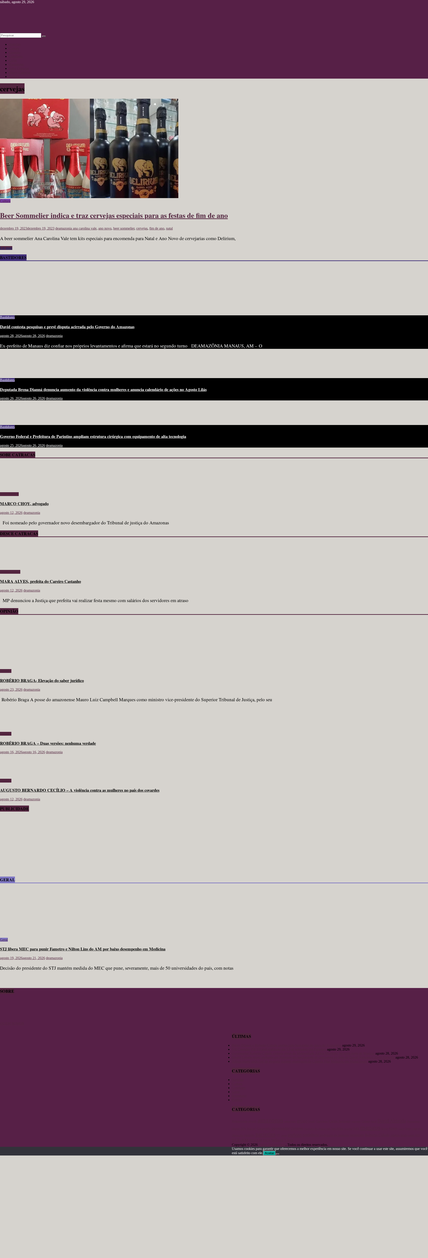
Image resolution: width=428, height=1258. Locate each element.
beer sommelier (123, 228)
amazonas (270, 1120)
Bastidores (16, 64)
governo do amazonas (317, 1128)
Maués (384, 1128)
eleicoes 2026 (239, 1128)
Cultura (14, 48)
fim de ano (156, 228)
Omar (408, 1128)
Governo (297, 1128)
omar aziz (417, 1128)
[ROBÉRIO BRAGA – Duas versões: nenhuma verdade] (14, 726)
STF (417, 1135)
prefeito (295, 1134)
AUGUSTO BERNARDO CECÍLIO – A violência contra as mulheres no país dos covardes (79, 790)
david (374, 1121)
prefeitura (311, 1134)
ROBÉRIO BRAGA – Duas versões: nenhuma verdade (48, 743)
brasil (311, 1121)
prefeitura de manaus (334, 1135)
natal (169, 228)
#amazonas (239, 1121)
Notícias (15, 44)
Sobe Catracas (19, 68)
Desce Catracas (20, 72)
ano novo (104, 228)
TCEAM (255, 1140)
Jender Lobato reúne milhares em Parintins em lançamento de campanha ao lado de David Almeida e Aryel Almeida (313, 1057)
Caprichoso (322, 1121)
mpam (393, 1128)
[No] (277, 1154)
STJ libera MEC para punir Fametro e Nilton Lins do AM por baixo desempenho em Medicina (82, 949)
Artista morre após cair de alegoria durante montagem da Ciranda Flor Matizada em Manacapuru (299, 1061)
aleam (252, 1121)
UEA (266, 1140)
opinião (249, 1135)
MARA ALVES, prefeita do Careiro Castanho (40, 581)
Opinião (14, 52)
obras (401, 1128)
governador (281, 1128)
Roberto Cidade (377, 1135)
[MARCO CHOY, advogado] (13, 486)
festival (251, 1128)
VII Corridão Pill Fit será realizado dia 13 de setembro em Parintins (279, 1049)
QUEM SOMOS (12, 1023)
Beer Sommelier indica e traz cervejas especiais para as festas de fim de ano (114, 215)
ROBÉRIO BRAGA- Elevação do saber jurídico (42, 680)
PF (278, 1135)
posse (284, 1135)
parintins (265, 1134)
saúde (411, 1135)
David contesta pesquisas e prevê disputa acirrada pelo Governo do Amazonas (67, 327)
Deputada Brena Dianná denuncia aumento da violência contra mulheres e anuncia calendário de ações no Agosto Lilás (103, 389)
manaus (370, 1127)
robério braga (399, 1135)
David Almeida (391, 1120)
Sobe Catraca (9, 494)
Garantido (264, 1128)
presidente (357, 1135)
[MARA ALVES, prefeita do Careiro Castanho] (13, 564)
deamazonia (64, 228)
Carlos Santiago (340, 1121)
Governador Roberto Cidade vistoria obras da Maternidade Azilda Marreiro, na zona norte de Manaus (303, 1053)
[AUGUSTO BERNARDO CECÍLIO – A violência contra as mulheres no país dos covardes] (14, 773)
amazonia (290, 1121)
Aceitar (269, 1153)
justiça (348, 1128)
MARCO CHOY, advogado (24, 503)
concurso (356, 1121)
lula (356, 1128)
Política (14, 76)
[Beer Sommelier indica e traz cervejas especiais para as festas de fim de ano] (89, 197)
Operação (237, 1135)
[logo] (11, 1019)
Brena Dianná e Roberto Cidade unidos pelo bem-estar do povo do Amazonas (286, 1045)
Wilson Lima (282, 1140)
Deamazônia (413, 1121)
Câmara (366, 1121)
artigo (302, 1120)
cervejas (142, 228)
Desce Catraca (10, 572)
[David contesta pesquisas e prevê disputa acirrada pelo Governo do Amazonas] (43, 310)
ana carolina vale (85, 228)
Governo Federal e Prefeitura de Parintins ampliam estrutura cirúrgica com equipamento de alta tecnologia (93, 436)
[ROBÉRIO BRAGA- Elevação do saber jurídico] (43, 663)
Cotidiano (16, 56)
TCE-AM (240, 1140)
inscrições (337, 1128)
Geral (13, 60)
